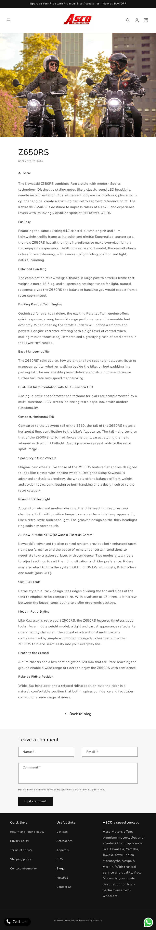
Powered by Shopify (90, 920)
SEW (59, 859)
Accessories (64, 841)
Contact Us (64, 887)
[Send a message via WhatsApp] (148, 922)
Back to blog (80, 713)
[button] (8, 20)
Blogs (60, 868)
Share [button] (27, 173)
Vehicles (62, 832)
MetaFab (62, 878)
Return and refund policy (27, 832)
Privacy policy (19, 841)
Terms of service (21, 850)
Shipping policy (20, 859)
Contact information (24, 868)
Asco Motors (71, 920)
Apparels (62, 850)
